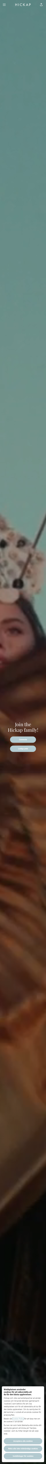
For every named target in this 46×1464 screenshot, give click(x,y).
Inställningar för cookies (23, 1456)
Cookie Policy (18, 1419)
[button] (41, 4)
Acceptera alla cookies (23, 1441)
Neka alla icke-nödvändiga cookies (23, 1448)
